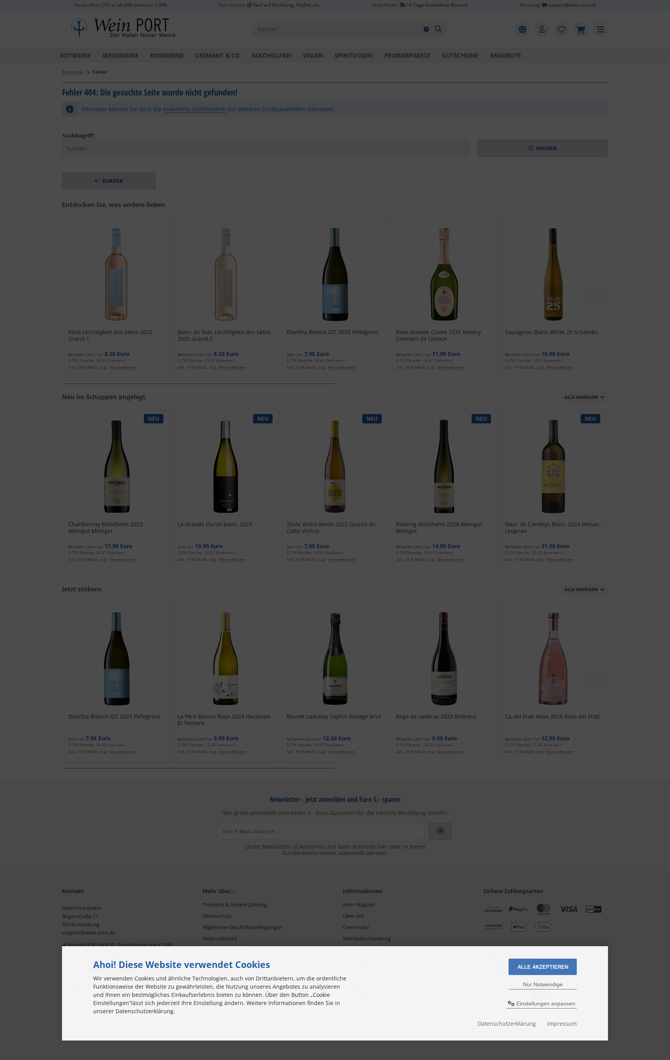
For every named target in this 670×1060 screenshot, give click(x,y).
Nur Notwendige (543, 984)
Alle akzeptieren (543, 967)
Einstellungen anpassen (545, 1003)
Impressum (562, 1023)
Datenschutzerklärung (507, 1023)
